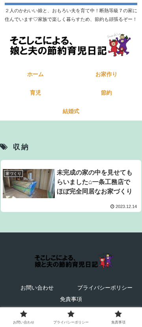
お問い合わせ (37, 287)
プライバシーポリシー (105, 287)
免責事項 (71, 299)
